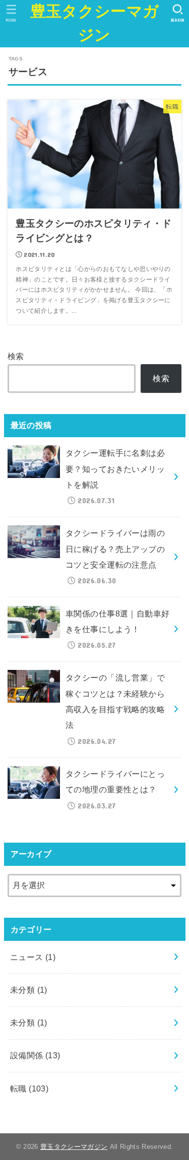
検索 (16, 356)
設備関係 (35, 1055)
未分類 (28, 989)
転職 (29, 1088)
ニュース (32, 957)
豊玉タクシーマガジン (94, 23)
